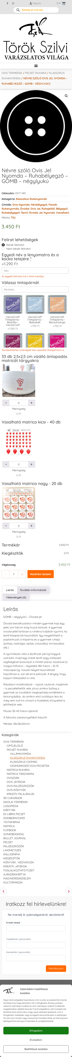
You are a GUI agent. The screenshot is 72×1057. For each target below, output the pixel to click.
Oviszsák (13, 778)
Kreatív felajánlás (20, 794)
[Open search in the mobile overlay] (36, 10)
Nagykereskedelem (17, 878)
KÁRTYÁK (9, 810)
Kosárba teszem (40, 574)
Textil (24, 212)
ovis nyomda (21, 204)
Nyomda (49, 212)
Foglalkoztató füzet (18, 870)
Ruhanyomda (10, 208)
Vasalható (62, 212)
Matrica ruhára (18, 769)
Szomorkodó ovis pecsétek (29, 765)
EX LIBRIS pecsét (14, 814)
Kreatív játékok (15, 866)
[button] (36, 66)
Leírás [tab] (10, 590)
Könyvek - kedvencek (18, 862)
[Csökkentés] (6, 403)
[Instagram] (13, 3)
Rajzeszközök (13, 846)
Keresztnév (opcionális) (18, 952)
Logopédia (10, 806)
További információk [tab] (33, 590)
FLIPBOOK (9, 830)
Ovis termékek (12, 73)
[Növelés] (31, 403)
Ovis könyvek (16, 790)
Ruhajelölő (48, 208)
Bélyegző (62, 208)
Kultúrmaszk (13, 882)
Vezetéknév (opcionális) (18, 939)
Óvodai (24, 208)
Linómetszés (12, 850)
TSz (13, 217)
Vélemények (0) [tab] (16, 597)
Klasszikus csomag (23, 761)
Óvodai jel (36, 212)
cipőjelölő (15, 745)
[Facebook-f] (7, 3)
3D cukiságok (12, 798)
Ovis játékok (16, 782)
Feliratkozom (56, 968)
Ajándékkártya (14, 874)
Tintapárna (11, 822)
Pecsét (53, 204)
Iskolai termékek (15, 802)
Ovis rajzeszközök (20, 786)
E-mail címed (13, 922)
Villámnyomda (20, 753)
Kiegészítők (11, 858)
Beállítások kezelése (36, 1049)
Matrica (9, 826)
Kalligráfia (11, 854)
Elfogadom (36, 1030)
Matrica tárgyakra (20, 773)
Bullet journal (14, 838)
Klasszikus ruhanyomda (31, 199)
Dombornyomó (14, 818)
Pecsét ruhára (35, 73)
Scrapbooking (13, 834)
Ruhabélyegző (11, 212)
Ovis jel (35, 208)
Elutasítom (36, 1039)
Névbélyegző (39, 204)
